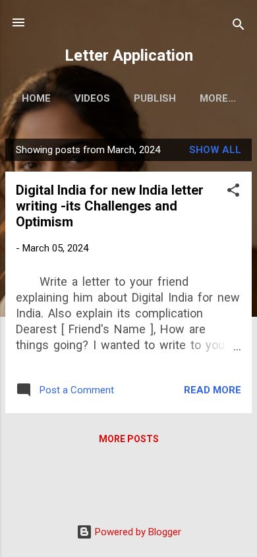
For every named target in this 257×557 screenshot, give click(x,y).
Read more (212, 390)
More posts (129, 439)
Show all (215, 150)
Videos (92, 98)
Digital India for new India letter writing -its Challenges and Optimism (110, 206)
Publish (155, 98)
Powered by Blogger (136, 532)
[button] (233, 192)
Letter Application (129, 55)
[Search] (238, 27)
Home (36, 98)
